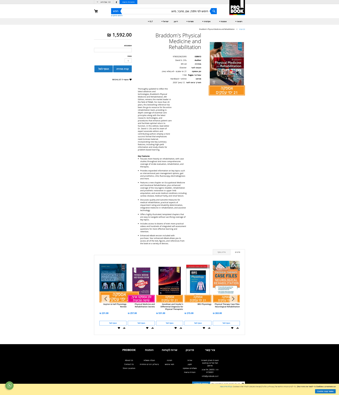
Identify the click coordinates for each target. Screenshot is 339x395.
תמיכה (169, 360)
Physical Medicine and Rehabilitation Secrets (145, 305)
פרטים (237, 252)
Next (105, 299)
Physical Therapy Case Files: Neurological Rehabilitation (227, 305)
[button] (103, 2)
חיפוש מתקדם (116, 15)
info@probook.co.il (210, 376)
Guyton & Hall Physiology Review (114, 305)
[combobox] (164, 11)
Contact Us (129, 364)
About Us (129, 360)
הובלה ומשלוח (149, 360)
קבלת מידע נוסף (226, 386)
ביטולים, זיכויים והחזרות (149, 364)
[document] (169, 389)
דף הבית (242, 29)
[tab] (237, 252)
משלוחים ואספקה (190, 368)
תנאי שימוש (169, 364)
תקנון (190, 364)
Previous (234, 299)
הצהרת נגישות (189, 372)
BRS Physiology (204, 304)
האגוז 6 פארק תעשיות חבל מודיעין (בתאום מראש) (210, 363)
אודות (190, 360)
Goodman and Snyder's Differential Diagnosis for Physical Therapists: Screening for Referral (171, 306)
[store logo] (237, 10)
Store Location (129, 368)
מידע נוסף (222, 252)
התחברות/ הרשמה (128, 2)
